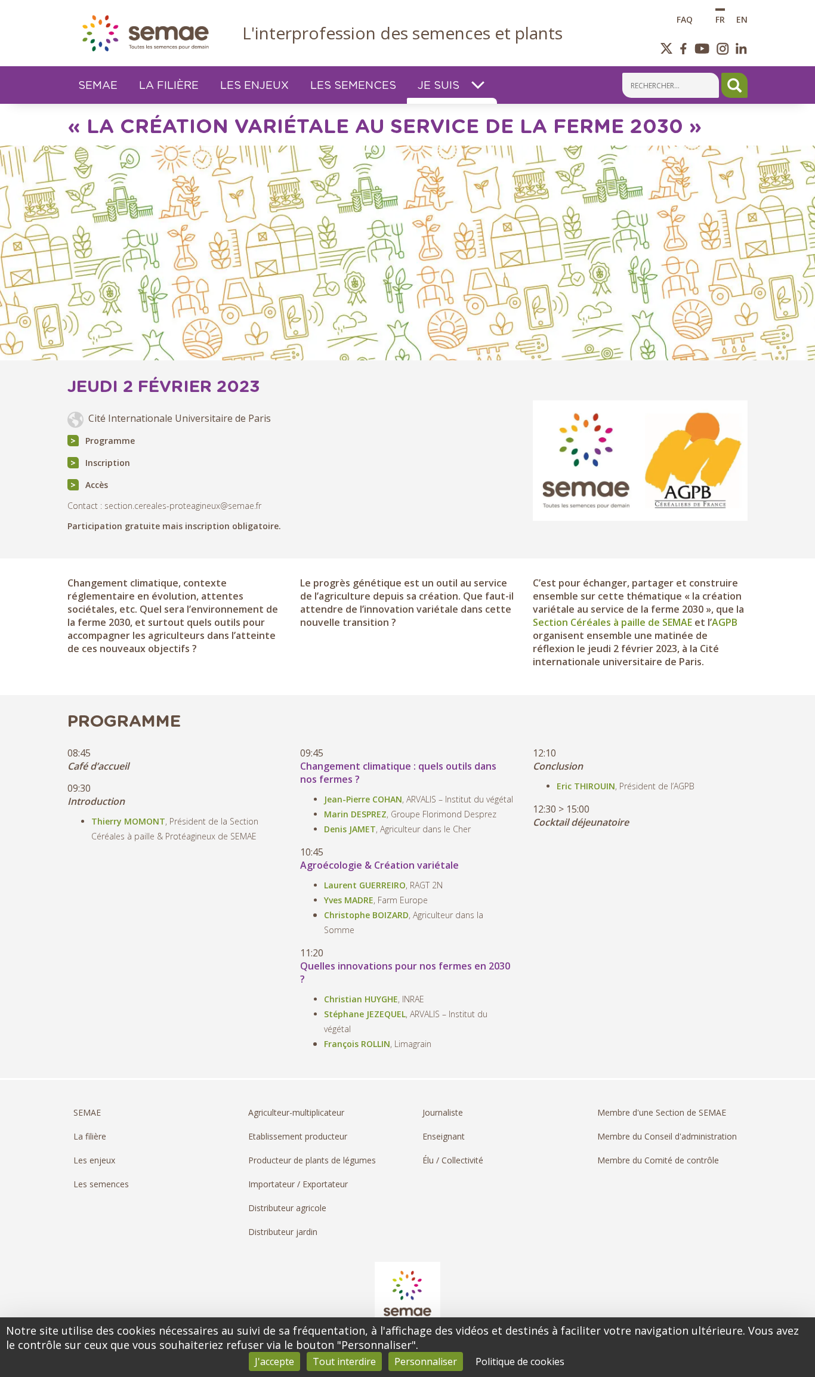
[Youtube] (701, 48)
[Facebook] (683, 48)
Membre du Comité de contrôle (658, 1160)
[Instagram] (723, 48)
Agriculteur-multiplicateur (296, 1112)
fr (720, 19)
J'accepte (274, 1361)
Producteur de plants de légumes (312, 1160)
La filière (89, 1136)
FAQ (685, 19)
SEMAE (87, 1112)
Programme (110, 440)
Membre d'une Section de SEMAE (661, 1112)
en (742, 19)
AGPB (724, 622)
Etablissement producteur (297, 1136)
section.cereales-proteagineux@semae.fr (182, 505)
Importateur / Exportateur (298, 1184)
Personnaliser (425, 1361)
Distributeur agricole (287, 1208)
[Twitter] (666, 48)
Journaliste (442, 1112)
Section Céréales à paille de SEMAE (612, 622)
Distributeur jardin (282, 1231)
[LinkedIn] (741, 48)
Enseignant (443, 1136)
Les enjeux (94, 1160)
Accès (96, 484)
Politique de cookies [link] (520, 1361)
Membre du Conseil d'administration (667, 1136)
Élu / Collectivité (452, 1160)
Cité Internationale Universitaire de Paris (179, 418)
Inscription (107, 462)
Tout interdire (344, 1361)
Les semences (101, 1184)
